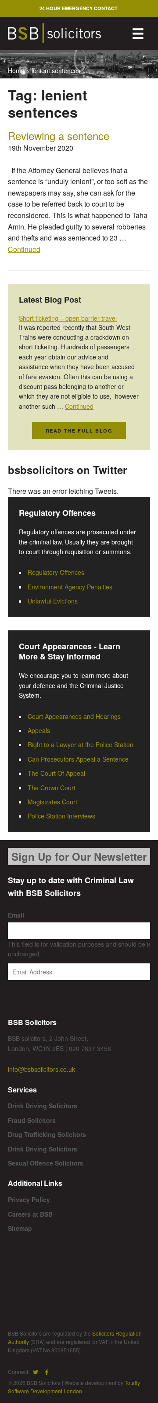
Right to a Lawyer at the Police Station (80, 744)
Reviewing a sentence (58, 135)
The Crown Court (51, 787)
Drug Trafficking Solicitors (47, 1134)
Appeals (39, 730)
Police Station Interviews (61, 815)
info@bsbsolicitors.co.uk (41, 1069)
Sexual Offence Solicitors (45, 1163)
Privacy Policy (29, 1199)
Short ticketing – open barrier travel (68, 318)
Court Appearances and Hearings (74, 716)
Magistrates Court (52, 801)
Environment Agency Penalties (70, 586)
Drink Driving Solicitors (42, 1105)
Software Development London (45, 1391)
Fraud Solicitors (32, 1120)
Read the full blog (79, 430)
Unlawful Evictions (53, 600)
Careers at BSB (30, 1214)
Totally (132, 1382)
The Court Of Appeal (56, 773)
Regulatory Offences (56, 572)
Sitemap (20, 1228)
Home (16, 70)
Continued (24, 249)
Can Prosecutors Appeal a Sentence (78, 759)
